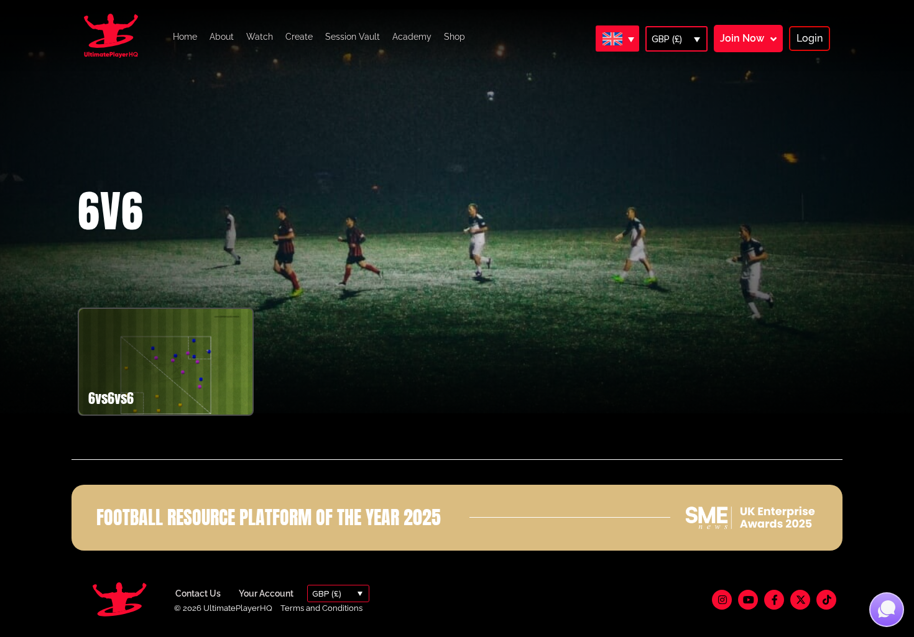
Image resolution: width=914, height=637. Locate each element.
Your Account (266, 593)
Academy (412, 37)
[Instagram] (722, 600)
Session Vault (352, 37)
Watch (259, 37)
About (222, 37)
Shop (454, 37)
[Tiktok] (826, 600)
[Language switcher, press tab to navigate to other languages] (617, 38)
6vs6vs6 (111, 398)
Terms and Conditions (321, 608)
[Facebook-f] (774, 600)
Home (185, 37)
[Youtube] (748, 600)
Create (299, 37)
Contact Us (198, 593)
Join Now (742, 38)
